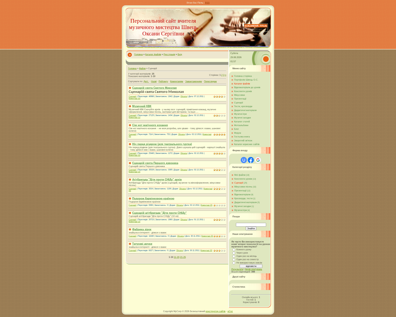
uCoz (230, 311)
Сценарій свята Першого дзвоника (155, 163)
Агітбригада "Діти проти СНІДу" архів (157, 179)
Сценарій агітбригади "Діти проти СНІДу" (159, 212)
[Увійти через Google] (258, 160)
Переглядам (210, 81)
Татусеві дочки (142, 243)
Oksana (183, 96)
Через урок (242, 252)
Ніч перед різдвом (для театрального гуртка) (162, 144)
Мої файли (239, 175)
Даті (146, 81)
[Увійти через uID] (244, 160)
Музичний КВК (141, 106)
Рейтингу (163, 81)
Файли (142, 68)
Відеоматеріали (242, 194)
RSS (207, 2)
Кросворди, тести (243, 198)
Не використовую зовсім (249, 262)
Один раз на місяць (246, 256)
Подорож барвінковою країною (153, 198)
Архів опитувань (253, 269)
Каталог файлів (153, 54)
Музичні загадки (242, 206)
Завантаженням (193, 81)
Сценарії (132, 96)
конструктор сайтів (215, 311)
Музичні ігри (240, 210)
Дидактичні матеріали (245, 202)
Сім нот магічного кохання (150, 125)
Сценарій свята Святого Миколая (154, 87)
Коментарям (176, 81)
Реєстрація (169, 54)
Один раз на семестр (247, 259)
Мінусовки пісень (243, 186)
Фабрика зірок (141, 229)
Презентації (240, 190)
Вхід (180, 54)
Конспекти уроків (243, 179)
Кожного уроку (243, 249)
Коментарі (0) (134, 98)
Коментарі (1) (134, 117)
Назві (154, 81)
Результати (237, 269)
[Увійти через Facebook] (251, 160)
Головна (138, 54)
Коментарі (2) (134, 172)
